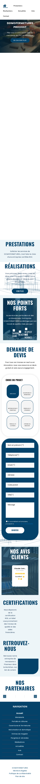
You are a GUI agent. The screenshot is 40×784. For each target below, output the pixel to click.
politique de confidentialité (23, 524)
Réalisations (20, 742)
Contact (19, 754)
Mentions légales (20, 771)
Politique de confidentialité (20, 773)
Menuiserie (19, 717)
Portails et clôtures (20, 721)
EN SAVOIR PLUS (20, 40)
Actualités (19, 746)
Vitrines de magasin (19, 734)
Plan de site (20, 776)
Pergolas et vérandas (20, 738)
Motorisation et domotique (20, 730)
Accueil (19, 713)
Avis (19, 750)
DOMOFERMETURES (20, 768)
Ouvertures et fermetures (19, 725)
